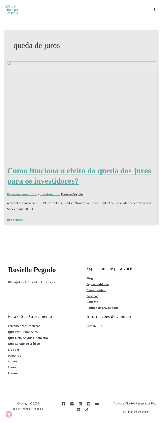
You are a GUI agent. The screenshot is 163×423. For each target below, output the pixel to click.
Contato (92, 302)
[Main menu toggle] (155, 9)
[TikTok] (87, 409)
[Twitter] (78, 409)
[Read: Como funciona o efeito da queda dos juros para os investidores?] (81, 111)
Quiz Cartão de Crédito (24, 344)
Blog (89, 278)
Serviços (92, 296)
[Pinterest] (88, 404)
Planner (13, 373)
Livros (12, 367)
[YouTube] (97, 404)
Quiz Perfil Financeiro (23, 332)
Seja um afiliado (97, 284)
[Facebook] (63, 404)
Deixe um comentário (22, 194)
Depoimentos (96, 290)
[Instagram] (72, 404)
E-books (13, 350)
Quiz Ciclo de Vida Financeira (28, 338)
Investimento (49, 194)
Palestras (14, 355)
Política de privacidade (102, 308)
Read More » (15, 219)
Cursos (12, 361)
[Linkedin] (80, 404)
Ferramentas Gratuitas (24, 326)
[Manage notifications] (9, 414)
